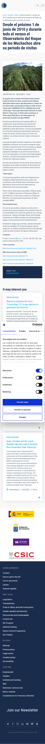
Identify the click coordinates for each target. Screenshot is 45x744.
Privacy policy (9, 649)
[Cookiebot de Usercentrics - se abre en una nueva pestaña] (32, 324)
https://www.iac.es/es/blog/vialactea (37, 723)
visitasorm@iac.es (14, 238)
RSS (4, 684)
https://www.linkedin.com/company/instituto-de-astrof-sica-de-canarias (22, 723)
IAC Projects (8, 623)
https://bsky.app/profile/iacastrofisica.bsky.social (32, 723)
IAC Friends (7, 635)
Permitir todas (22, 402)
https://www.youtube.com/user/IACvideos (27, 723)
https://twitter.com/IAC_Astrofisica (8, 723)
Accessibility (8, 661)
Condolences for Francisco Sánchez (18, 696)
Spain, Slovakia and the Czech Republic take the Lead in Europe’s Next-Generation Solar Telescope (22, 444)
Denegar (22, 417)
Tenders (6, 676)
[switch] (39, 377)
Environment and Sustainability (16, 615)
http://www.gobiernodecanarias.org (21, 527)
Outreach (11, 15)
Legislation (7, 599)
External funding (10, 627)
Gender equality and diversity (15, 611)
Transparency (8, 603)
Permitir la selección (22, 410)
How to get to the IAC (12, 577)
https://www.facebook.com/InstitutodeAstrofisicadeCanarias (12, 723)
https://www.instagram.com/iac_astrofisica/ (17, 723)
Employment (8, 672)
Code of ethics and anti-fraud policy (18, 607)
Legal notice (8, 653)
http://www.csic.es (21, 555)
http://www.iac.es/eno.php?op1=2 (15, 256)
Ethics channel (9, 692)
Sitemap (6, 645)
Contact (6, 573)
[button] (22, 76)
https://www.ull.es (21, 542)
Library (6, 585)
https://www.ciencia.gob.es (21, 514)
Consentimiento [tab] (9, 331)
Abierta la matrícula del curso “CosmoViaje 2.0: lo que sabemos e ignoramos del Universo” (22, 304)
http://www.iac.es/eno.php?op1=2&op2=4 (18, 263)
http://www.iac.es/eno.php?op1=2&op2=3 (18, 260)
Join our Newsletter (22, 710)
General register (9, 589)
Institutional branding (12, 680)
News (17, 15)
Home (5, 15)
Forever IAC (8, 619)
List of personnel (10, 581)
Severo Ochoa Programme (14, 631)
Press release (12, 273)
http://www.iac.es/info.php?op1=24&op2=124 (19, 248)
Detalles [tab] (22, 331)
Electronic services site (13, 688)
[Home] (4, 5)
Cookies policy (9, 657)
